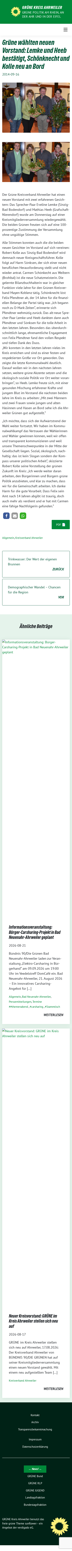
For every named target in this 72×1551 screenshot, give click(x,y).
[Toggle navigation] (65, 30)
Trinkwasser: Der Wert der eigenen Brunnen (36, 564)
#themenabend (19, 1006)
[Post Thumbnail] (36, 778)
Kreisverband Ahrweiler (29, 538)
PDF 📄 (61, 524)
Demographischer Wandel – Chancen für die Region (36, 592)
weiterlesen (53, 1015)
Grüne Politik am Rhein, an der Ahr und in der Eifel (43, 14)
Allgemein (8, 538)
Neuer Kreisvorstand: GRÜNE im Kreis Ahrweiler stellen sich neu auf (33, 1321)
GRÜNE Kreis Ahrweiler (42, 7)
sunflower (31, 1523)
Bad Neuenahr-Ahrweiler (36, 996)
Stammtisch (53, 1006)
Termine (37, 1001)
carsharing (37, 1006)
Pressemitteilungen (20, 1001)
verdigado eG (25, 1527)
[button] (6, 515)
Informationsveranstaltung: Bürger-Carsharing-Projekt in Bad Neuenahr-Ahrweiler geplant (35, 932)
